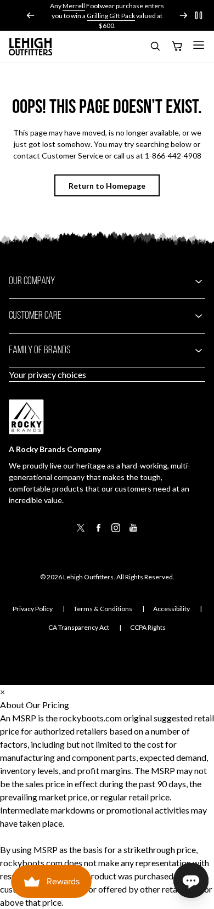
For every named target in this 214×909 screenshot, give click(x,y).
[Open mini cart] (176, 46)
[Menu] (198, 45)
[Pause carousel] (198, 15)
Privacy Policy (33, 609)
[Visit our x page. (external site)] (80, 531)
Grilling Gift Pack (111, 16)
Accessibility (171, 609)
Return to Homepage (107, 185)
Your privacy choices (47, 374)
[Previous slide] (30, 15)
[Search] (154, 48)
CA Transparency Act (78, 627)
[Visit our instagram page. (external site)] (115, 531)
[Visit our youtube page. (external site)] (133, 531)
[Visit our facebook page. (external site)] (98, 531)
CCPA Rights (148, 627)
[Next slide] (183, 15)
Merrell (74, 6)
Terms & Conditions (103, 609)
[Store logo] (31, 46)
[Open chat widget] (191, 880)
